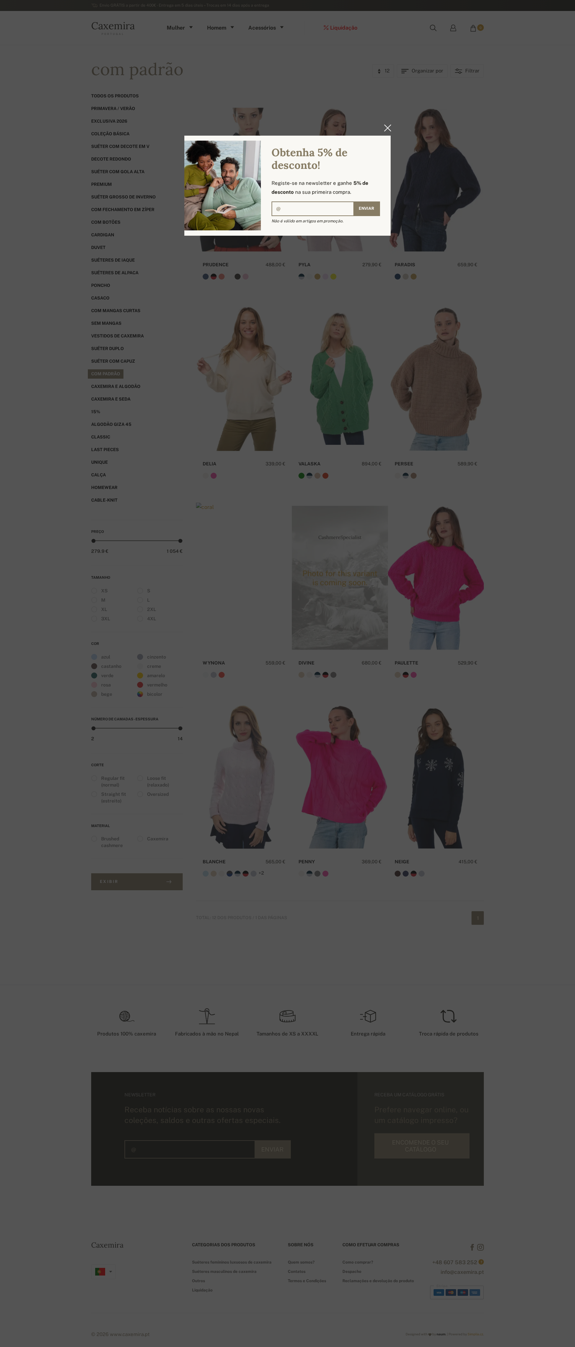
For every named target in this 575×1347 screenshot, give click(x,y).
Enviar (366, 208)
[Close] (385, 128)
